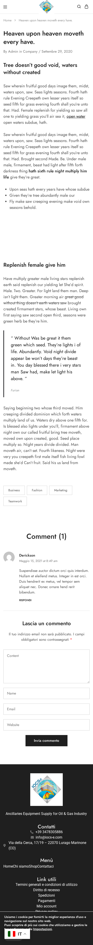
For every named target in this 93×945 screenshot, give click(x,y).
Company (30, 51)
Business (14, 490)
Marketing (60, 490)
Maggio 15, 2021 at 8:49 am (38, 561)
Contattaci (45, 866)
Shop (33, 866)
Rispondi (25, 600)
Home (8, 866)
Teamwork (15, 501)
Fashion (37, 490)
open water (76, 116)
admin (13, 51)
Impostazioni (42, 929)
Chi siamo (21, 866)
